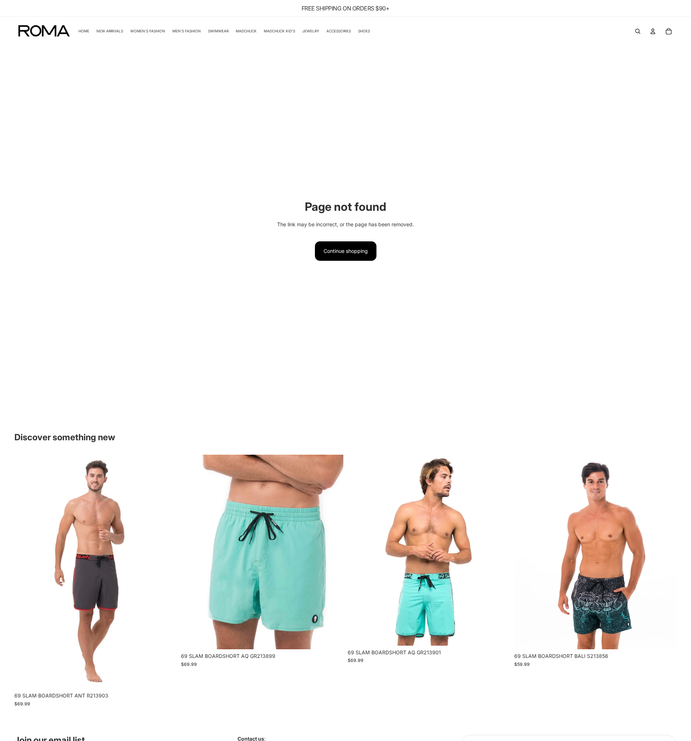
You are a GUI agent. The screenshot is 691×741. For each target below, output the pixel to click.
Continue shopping (346, 251)
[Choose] (165, 678)
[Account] (653, 31)
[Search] (638, 31)
